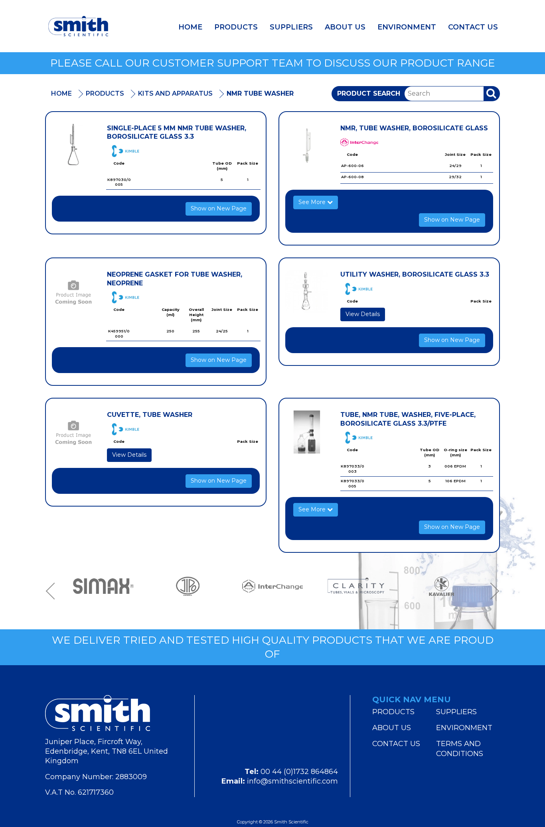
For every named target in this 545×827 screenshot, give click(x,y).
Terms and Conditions (459, 748)
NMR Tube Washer (260, 93)
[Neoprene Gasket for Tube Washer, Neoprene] (73, 291)
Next (492, 591)
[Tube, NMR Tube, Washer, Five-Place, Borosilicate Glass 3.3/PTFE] (306, 432)
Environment (406, 27)
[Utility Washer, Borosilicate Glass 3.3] (306, 291)
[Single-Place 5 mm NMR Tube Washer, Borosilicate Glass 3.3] (73, 145)
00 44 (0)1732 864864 (299, 771)
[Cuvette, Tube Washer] (73, 432)
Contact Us (473, 27)
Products (236, 27)
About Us (345, 27)
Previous (53, 591)
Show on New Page (219, 208)
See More (312, 202)
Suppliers (291, 27)
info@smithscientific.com (292, 781)
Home (190, 27)
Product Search (368, 93)
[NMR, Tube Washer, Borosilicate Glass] (306, 145)
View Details (363, 314)
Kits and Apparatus (175, 93)
